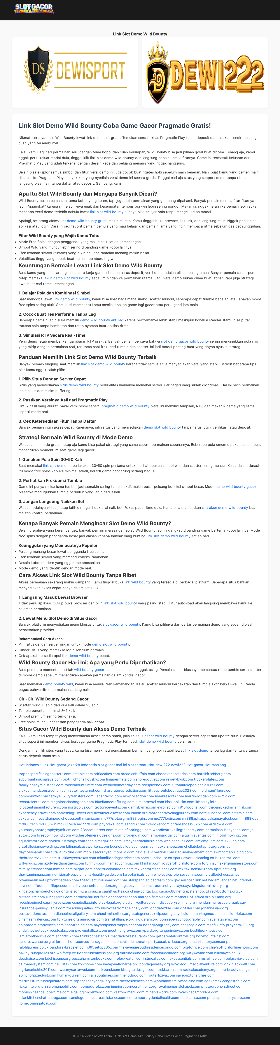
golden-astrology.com (67, 841)
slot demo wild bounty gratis (83, 221)
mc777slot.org (113, 818)
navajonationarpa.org (120, 964)
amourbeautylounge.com (237, 969)
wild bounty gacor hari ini (95, 669)
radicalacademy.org (199, 969)
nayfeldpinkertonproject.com (118, 925)
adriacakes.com (107, 774)
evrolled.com (168, 807)
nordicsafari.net (86, 897)
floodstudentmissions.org (98, 953)
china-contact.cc (144, 891)
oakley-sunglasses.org (37, 953)
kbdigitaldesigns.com (138, 969)
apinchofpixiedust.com (37, 975)
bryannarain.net (31, 880)
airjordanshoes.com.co (70, 941)
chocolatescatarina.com (176, 774)
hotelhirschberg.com (214, 774)
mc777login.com (167, 818)
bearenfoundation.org (99, 885)
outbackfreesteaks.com (54, 930)
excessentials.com (185, 958)
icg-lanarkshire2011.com (38, 969)
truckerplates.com (209, 779)
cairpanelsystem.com (36, 964)
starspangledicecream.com (150, 880)
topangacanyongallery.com (96, 981)
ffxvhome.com (90, 964)
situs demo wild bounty (79, 385)
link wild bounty (137, 582)
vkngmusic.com (212, 913)
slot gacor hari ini (112, 765)
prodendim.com (136, 835)
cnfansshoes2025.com (189, 824)
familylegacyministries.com (41, 785)
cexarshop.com (170, 846)
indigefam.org (146, 919)
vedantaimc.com (108, 796)
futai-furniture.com (66, 852)
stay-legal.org (109, 902)
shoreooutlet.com (150, 779)
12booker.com (158, 824)
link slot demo (54, 465)
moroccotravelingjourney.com (173, 813)
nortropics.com (80, 807)
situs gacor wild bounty (155, 736)
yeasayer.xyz (180, 885)
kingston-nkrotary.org (210, 885)
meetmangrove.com (124, 930)
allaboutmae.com (105, 975)
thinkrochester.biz (95, 936)
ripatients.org (225, 869)
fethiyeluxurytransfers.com (71, 796)
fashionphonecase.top (118, 897)
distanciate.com (32, 897)
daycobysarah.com (34, 852)
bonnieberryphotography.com (184, 919)
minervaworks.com (161, 992)
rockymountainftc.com (83, 785)
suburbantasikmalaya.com (40, 779)
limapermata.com (120, 779)
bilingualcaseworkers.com (87, 846)
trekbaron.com (170, 969)
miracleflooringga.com (133, 830)
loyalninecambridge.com (198, 992)
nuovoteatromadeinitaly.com (124, 908)
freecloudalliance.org (167, 953)
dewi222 (163, 765)
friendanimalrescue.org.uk (217, 902)
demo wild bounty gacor (235, 486)
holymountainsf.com (212, 936)
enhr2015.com (67, 936)
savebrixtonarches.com (195, 975)
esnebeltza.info (84, 902)
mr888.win (47, 824)
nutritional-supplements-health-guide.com (87, 874)
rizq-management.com (194, 852)
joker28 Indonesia (82, 765)
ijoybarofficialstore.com (181, 863)
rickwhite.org (29, 986)
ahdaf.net (26, 930)
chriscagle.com (192, 925)
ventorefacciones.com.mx (162, 869)
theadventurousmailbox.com (103, 880)
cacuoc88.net (170, 891)
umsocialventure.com (205, 964)
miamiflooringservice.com (118, 858)
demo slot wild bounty (162, 427)
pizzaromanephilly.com (60, 986)
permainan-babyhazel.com (227, 830)
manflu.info (215, 925)
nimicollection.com (138, 796)
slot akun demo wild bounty (225, 507)
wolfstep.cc (66, 953)
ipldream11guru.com (217, 790)
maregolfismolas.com (155, 897)
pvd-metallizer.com (91, 930)
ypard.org (150, 930)
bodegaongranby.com (161, 925)
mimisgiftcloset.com (35, 869)
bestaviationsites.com (37, 913)
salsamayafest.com (223, 818)
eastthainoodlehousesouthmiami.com (69, 818)
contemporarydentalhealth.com (153, 997)
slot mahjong (215, 765)
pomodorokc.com (95, 986)
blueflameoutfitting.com (115, 802)
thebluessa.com (193, 997)
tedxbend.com (108, 969)
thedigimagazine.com (104, 841)
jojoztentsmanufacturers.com (43, 807)
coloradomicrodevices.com (41, 925)
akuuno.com (235, 841)
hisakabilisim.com (179, 802)
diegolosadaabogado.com (72, 802)
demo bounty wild (58, 684)
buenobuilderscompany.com (133, 846)
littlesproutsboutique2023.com (174, 790)
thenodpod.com (133, 975)
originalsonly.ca (74, 891)
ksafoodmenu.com (129, 992)
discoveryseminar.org (177, 902)
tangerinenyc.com (174, 930)
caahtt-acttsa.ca (115, 891)
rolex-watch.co (128, 958)
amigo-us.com (92, 919)
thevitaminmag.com (35, 874)
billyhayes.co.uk (227, 953)
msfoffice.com (213, 958)
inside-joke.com (239, 913)
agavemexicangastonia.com (227, 981)
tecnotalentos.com (34, 802)
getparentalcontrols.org (175, 936)
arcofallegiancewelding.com (42, 846)
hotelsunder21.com (214, 813)
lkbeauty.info (206, 802)
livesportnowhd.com (54, 835)
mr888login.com (139, 818)
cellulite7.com (66, 964)
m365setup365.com (101, 947)
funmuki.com (95, 863)
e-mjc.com (226, 796)
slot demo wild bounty (158, 741)
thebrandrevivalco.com (38, 858)
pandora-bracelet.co (67, 947)
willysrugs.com (31, 863)
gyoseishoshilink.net (190, 880)
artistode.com (220, 824)
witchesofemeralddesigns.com (97, 835)
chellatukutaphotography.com (209, 846)
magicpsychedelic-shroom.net (143, 885)
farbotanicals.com (138, 874)
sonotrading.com (79, 925)
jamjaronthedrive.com (36, 936)
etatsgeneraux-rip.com (150, 913)
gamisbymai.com (142, 807)
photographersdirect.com (222, 986)
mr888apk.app (194, 818)
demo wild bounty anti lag (101, 320)
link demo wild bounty (72, 299)
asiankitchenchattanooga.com (43, 997)
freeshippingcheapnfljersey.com (45, 902)
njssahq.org (221, 897)
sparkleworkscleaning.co (193, 858)
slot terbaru (137, 765)
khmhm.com (150, 863)
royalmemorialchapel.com (179, 986)
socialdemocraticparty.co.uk (143, 941)
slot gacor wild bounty (121, 624)
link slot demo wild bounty (103, 364)
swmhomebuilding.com (233, 852)
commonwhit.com (33, 796)
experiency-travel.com (37, 813)
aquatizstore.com (33, 841)
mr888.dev (249, 818)
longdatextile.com (164, 908)
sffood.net (41, 885)
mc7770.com (87, 824)
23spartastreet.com (96, 830)
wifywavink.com (199, 953)
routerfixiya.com (161, 975)
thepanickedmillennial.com (230, 807)
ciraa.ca (94, 891)
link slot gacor (54, 765)
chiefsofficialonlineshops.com (233, 947)
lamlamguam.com (209, 841)
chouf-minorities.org (114, 913)
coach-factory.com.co (207, 941)
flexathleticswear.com (112, 813)
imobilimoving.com (231, 835)
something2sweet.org (75, 813)
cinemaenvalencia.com (37, 919)
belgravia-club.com (242, 958)
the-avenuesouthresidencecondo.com (150, 947)
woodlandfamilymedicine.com (178, 981)
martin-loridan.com (201, 796)
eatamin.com (242, 813)
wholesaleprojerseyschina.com (179, 874)
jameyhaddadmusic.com (143, 841)
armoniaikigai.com (165, 835)
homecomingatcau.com (38, 1003)
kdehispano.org (58, 958)
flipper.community (65, 885)
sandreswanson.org (35, 941)
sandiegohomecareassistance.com (97, 997)
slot (151, 765)
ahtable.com (82, 774)
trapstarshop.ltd (196, 891)
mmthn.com (63, 869)
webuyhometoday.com (122, 785)
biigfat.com (83, 869)
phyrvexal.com (111, 824)
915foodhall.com (193, 807)
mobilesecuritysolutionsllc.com (108, 852)
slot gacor (195, 765)
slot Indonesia (30, 765)
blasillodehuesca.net (222, 874)
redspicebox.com (156, 785)
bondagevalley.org (154, 964)
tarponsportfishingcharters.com (45, 774)
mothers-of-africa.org (193, 897)
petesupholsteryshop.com (228, 997)
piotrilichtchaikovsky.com (84, 779)
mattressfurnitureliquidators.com (46, 981)
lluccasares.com (59, 897)
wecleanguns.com (178, 841)
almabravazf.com (150, 802)
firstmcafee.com (155, 958)
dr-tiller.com (190, 908)
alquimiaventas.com (198, 835)
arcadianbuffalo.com (138, 774)
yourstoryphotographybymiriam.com (49, 830)
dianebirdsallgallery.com (76, 913)
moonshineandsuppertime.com (44, 992)
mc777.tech (66, 824)
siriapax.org (177, 941)
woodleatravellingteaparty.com (178, 830)
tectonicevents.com (110, 807)
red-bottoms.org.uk (226, 891)
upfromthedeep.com (62, 880)
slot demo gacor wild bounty (185, 341)
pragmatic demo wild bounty (125, 406)
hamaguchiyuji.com (123, 863)
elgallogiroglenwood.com (92, 992)
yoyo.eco (178, 964)
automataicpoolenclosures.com (197, 785)
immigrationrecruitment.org (133, 986)
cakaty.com (28, 818)
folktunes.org (68, 919)
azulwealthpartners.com (64, 863)
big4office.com (195, 947)
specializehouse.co (156, 858)
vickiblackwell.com (239, 964)
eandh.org (139, 813)
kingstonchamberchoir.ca (39, 891)
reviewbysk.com (179, 779)
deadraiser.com (31, 958)
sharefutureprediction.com (125, 790)
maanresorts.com (169, 796)
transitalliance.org (119, 919)
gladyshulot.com (184, 913)
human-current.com (73, 975)
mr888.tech (28, 824)
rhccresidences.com (136, 981)
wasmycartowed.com (77, 969)
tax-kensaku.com (198, 869)
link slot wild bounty (107, 212)
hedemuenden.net (223, 880)
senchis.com (135, 824)
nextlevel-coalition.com (154, 852)
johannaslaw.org (214, 908)
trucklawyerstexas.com (77, 858)
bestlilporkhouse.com (208, 930)
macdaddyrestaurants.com (133, 936)
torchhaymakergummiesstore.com (230, 863)
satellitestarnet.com (86, 790)
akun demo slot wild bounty (67, 278)
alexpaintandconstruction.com (44, 790)
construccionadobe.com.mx (117, 869)
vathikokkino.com (134, 953)
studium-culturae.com (140, 902)
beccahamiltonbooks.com (93, 958)
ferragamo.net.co (104, 941)
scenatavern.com (224, 919)
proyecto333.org (240, 925)
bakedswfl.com (227, 858)
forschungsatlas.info (83, 908)
